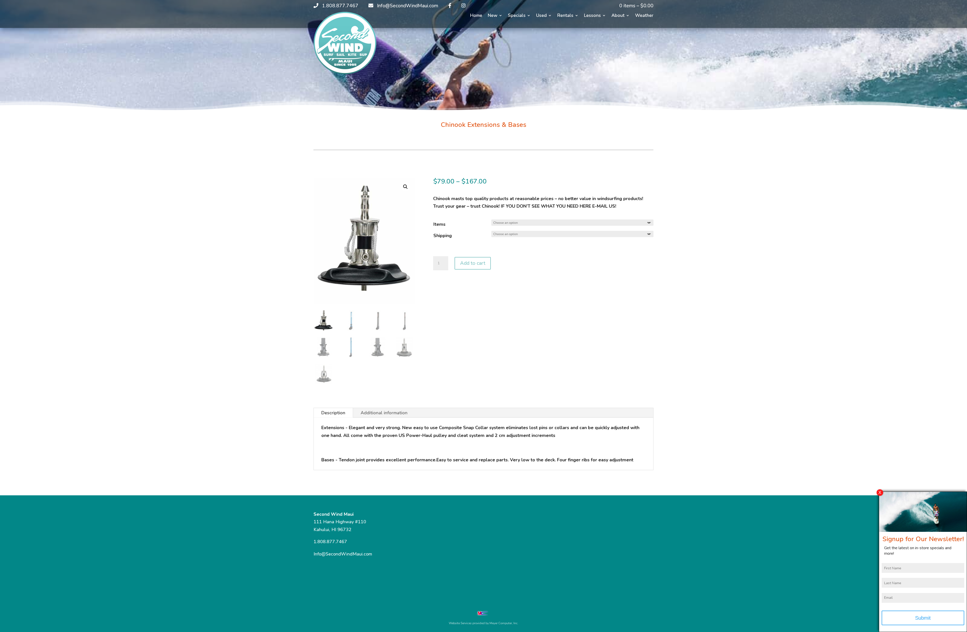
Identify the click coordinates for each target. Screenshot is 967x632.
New (492, 16)
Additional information (384, 413)
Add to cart (472, 263)
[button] (405, 186)
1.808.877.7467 (330, 542)
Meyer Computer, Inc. (504, 623)
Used (541, 16)
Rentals (565, 16)
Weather (644, 16)
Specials (517, 16)
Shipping (442, 236)
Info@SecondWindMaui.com (343, 554)
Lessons (592, 16)
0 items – (636, 6)
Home (476, 16)
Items (439, 224)
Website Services (460, 623)
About (618, 16)
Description (333, 413)
